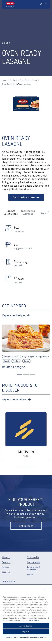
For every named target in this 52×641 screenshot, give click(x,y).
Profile (30, 574)
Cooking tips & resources (33, 568)
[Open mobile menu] (46, 4)
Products (6, 562)
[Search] (41, 4)
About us (6, 557)
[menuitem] (6, 557)
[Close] (44, 590)
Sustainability (33, 557)
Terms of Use (8, 581)
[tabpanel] (26, 255)
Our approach (33, 562)
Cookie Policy (33, 620)
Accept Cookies (26, 626)
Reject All (26, 632)
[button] (26, 197)
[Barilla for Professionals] (10, 4)
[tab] (10, 212)
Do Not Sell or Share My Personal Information (26, 637)
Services (6, 572)
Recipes (5, 567)
